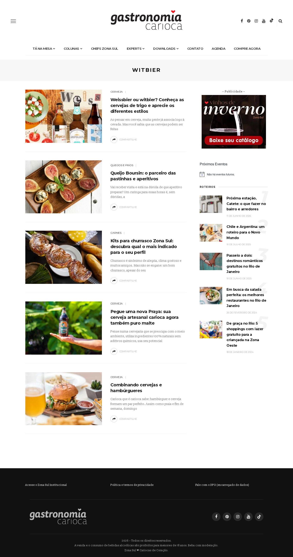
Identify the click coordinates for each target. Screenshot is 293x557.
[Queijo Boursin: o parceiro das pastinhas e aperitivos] (63, 186)
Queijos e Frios (121, 165)
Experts (134, 49)
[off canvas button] (13, 21)
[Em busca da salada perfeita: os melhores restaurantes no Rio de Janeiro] (211, 295)
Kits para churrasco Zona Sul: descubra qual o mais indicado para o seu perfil (143, 246)
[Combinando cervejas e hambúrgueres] (63, 398)
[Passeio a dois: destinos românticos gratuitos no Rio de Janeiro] (211, 261)
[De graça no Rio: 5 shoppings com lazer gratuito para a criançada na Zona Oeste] (211, 329)
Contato (195, 49)
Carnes (115, 232)
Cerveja (116, 91)
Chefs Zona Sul (104, 49)
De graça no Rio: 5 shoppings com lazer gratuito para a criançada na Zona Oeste (245, 334)
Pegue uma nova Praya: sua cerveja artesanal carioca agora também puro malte (144, 317)
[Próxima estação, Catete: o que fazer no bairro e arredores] (211, 204)
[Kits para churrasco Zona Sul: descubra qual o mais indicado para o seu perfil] (63, 257)
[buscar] (280, 21)
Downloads (164, 49)
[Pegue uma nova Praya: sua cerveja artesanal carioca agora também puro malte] (63, 327)
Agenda (218, 49)
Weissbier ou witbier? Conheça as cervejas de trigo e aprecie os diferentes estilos (147, 105)
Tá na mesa (42, 49)
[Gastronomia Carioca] (58, 516)
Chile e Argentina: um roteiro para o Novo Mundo (246, 232)
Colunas (71, 49)
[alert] (234, 174)
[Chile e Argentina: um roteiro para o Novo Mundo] (211, 232)
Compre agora (247, 49)
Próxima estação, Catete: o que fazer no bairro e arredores (246, 203)
